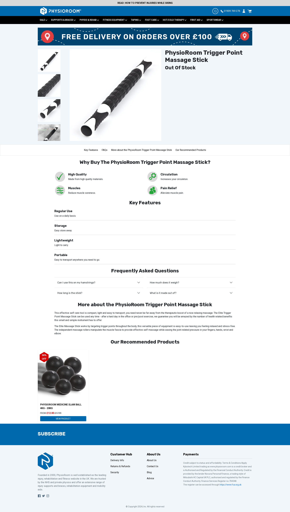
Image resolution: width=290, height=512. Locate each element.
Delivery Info (117, 460)
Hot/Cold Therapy (173, 20)
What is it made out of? (163, 293)
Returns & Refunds (120, 466)
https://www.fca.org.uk (230, 484)
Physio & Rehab (88, 20)
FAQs (104, 150)
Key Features (91, 150)
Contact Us (152, 466)
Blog (149, 472)
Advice (150, 478)
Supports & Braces (62, 20)
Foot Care (151, 20)
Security (114, 472)
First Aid (195, 20)
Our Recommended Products (191, 150)
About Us (151, 460)
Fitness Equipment (114, 20)
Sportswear (214, 20)
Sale (42, 20)
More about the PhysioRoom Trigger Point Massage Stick (141, 150)
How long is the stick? (69, 293)
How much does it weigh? (164, 282)
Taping (135, 20)
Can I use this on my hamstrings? (76, 282)
